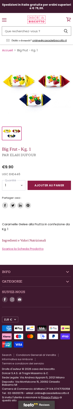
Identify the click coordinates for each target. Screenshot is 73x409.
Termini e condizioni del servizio (23, 363)
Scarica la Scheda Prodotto (23, 249)
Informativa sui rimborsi (17, 359)
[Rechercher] (65, 31)
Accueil (7, 50)
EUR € (8, 320)
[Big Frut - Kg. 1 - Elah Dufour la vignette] (11, 133)
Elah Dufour (23, 155)
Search (7, 355)
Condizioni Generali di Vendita (36, 355)
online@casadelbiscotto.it (49, 40)
